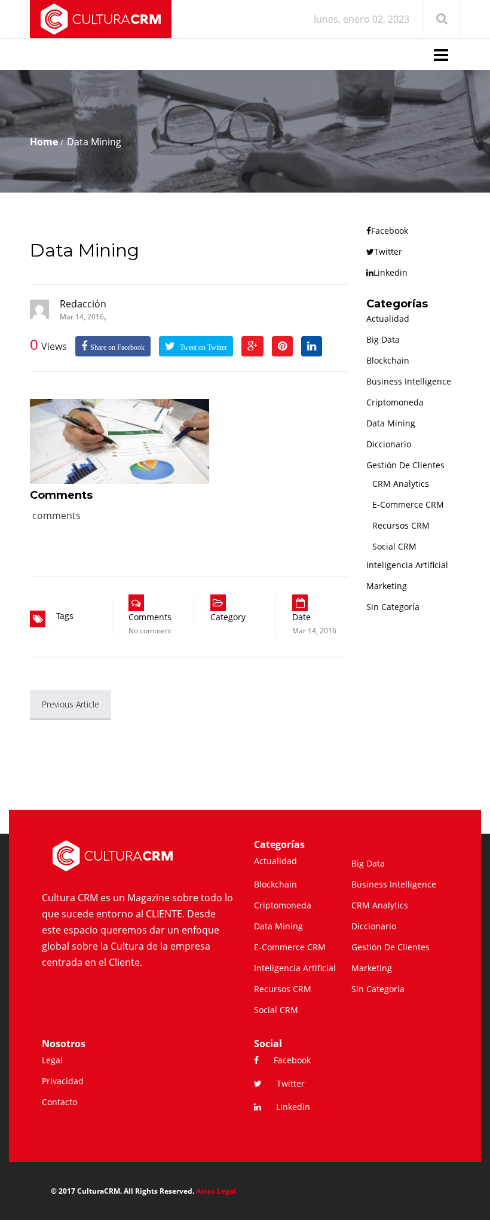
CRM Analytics (400, 483)
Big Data (383, 339)
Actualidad (387, 318)
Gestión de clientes (405, 465)
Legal (52, 1060)
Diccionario (388, 444)
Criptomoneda (395, 402)
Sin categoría (392, 606)
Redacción (83, 303)
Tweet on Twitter (202, 347)
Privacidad (63, 1081)
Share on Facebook (117, 347)
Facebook (389, 230)
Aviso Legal (216, 1191)
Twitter (388, 251)
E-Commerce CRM (408, 504)
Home (44, 141)
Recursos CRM (401, 525)
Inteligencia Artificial (407, 565)
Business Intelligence (408, 381)
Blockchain (387, 360)
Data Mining (84, 250)
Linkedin (390, 272)
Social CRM (394, 546)
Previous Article (70, 704)
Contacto (59, 1102)
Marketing (386, 585)
